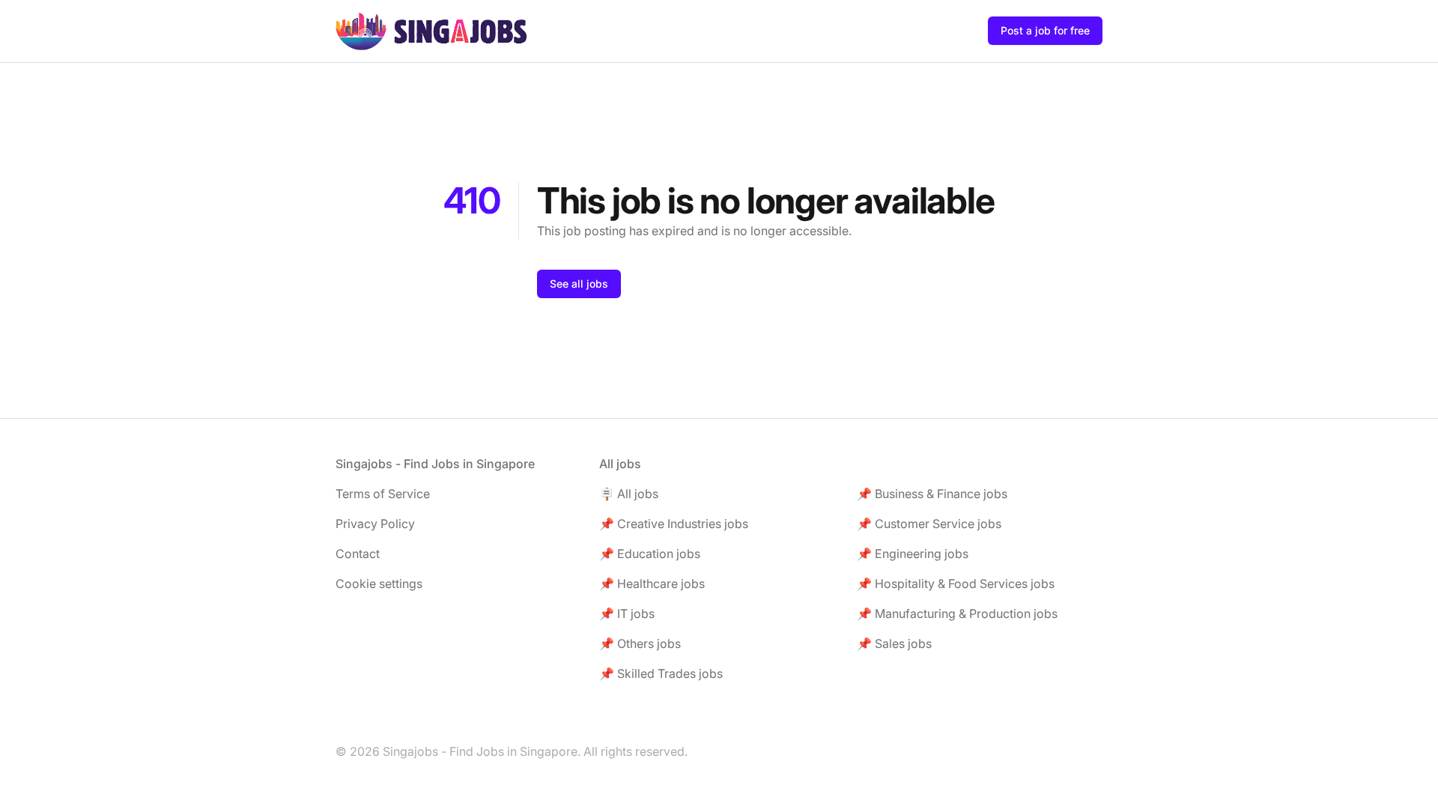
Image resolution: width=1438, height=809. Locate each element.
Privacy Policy (375, 523)
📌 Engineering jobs (912, 553)
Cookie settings (379, 583)
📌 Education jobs (649, 553)
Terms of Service (383, 493)
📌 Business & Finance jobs (932, 493)
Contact (358, 553)
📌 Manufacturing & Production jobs (957, 613)
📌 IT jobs (627, 613)
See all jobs (579, 283)
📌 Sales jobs (894, 643)
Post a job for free (1045, 30)
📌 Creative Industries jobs (673, 523)
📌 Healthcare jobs (652, 583)
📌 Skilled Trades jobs (661, 673)
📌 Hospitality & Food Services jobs (956, 583)
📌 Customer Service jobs (929, 523)
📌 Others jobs (640, 643)
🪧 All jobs (628, 493)
